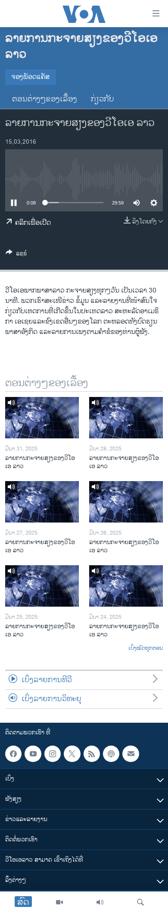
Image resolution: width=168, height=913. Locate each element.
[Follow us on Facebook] (13, 754)
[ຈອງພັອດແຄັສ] (130, 754)
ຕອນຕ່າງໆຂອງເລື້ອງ (44, 99)
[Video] (59, 902)
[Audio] (100, 902)
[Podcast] (111, 754)
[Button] (16, 255)
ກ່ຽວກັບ (102, 99)
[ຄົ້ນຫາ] (140, 902)
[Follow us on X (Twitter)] (72, 754)
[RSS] (92, 754)
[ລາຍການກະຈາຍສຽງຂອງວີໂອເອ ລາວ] (42, 417)
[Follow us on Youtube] (33, 754)
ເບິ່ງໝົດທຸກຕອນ (145, 648)
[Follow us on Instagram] (52, 754)
